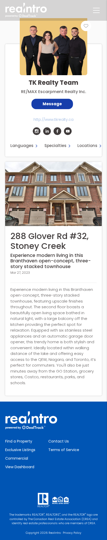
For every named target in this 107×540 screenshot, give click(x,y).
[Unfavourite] (86, 26)
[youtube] (68, 131)
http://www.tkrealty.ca (53, 119)
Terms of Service (63, 449)
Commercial (16, 458)
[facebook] (57, 131)
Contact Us (58, 441)
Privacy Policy (72, 533)
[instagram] (37, 131)
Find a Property (18, 441)
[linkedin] (47, 131)
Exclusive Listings (20, 449)
